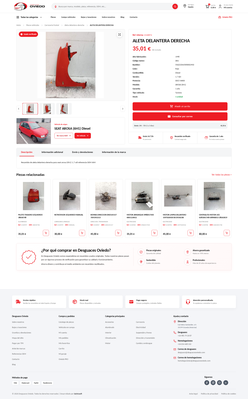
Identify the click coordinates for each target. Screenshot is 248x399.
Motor (107, 343)
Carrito (61, 348)
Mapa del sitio (17, 338)
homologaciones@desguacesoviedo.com (194, 361)
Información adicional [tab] (52, 152)
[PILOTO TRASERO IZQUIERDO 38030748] (33, 196)
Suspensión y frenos (144, 332)
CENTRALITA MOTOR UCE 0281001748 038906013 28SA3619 (213, 216)
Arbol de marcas (18, 348)
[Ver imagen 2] (47, 109)
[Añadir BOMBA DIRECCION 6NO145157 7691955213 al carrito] (118, 233)
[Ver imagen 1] (30, 109)
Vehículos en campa (66, 327)
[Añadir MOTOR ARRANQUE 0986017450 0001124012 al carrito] (154, 233)
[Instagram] (213, 382)
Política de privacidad (209, 394)
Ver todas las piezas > (222, 174)
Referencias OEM (19, 354)
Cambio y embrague (144, 343)
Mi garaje (62, 354)
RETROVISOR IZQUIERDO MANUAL (68, 215)
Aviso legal (193, 394)
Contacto (133, 17)
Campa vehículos (68, 17)
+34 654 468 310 (184, 344)
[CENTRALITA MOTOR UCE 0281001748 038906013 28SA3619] (214, 196)
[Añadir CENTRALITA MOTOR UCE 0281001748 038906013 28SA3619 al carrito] (227, 233)
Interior (108, 332)
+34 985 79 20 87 (185, 335)
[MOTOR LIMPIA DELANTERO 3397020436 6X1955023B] (178, 196)
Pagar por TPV (18, 343)
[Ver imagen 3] (64, 109)
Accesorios (109, 322)
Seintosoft (78, 394)
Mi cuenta (63, 332)
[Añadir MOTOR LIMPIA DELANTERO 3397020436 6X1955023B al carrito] (191, 233)
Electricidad (141, 327)
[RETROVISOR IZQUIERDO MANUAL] (69, 196)
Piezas (53, 17)
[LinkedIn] (225, 382)
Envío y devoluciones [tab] (82, 152)
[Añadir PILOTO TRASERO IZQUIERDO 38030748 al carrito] (46, 233)
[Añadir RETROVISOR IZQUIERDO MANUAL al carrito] (82, 233)
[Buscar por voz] (55, 6)
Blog (122, 17)
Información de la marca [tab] (114, 152)
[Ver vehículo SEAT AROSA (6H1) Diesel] (34, 131)
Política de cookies (228, 394)
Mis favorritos (64, 343)
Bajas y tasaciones (88, 17)
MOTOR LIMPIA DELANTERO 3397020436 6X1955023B (174, 216)
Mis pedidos (63, 338)
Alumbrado (109, 327)
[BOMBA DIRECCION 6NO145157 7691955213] (105, 196)
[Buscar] (175, 6)
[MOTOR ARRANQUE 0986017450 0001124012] (142, 196)
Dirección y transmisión (145, 338)
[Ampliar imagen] (120, 35)
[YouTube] (219, 382)
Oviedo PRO (63, 359)
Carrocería (140, 322)
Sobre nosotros (108, 17)
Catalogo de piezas (66, 322)
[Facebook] (206, 382)
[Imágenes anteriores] (18, 109)
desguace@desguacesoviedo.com (191, 352)
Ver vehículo (81, 136)
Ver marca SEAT (62, 136)
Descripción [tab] (26, 152)
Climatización (110, 338)
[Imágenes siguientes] (122, 109)
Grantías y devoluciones (21, 332)
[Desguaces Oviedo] (29, 6)
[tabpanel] (124, 162)
